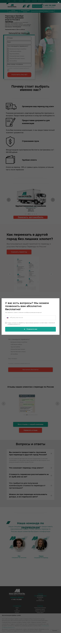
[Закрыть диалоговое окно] (58, 2)
